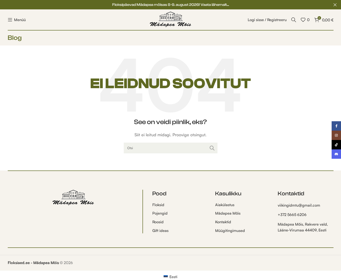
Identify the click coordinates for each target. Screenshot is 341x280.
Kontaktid (223, 221)
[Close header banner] (335, 4)
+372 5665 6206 (292, 214)
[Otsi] (212, 148)
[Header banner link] (170, 4)
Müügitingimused (230, 230)
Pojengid (160, 213)
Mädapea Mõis (227, 213)
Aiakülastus (224, 204)
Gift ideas (160, 230)
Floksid (158, 204)
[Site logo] (170, 19)
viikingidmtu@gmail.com (299, 205)
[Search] (293, 19)
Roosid (158, 221)
